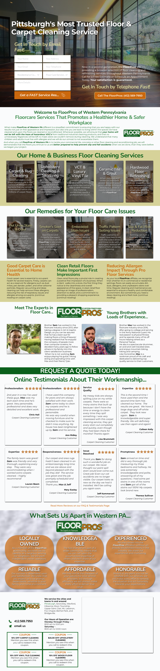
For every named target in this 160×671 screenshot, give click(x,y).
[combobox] (28, 75)
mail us (21, 626)
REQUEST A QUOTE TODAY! (80, 370)
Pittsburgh (49, 604)
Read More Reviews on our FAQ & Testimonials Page (80, 505)
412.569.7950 (23, 621)
